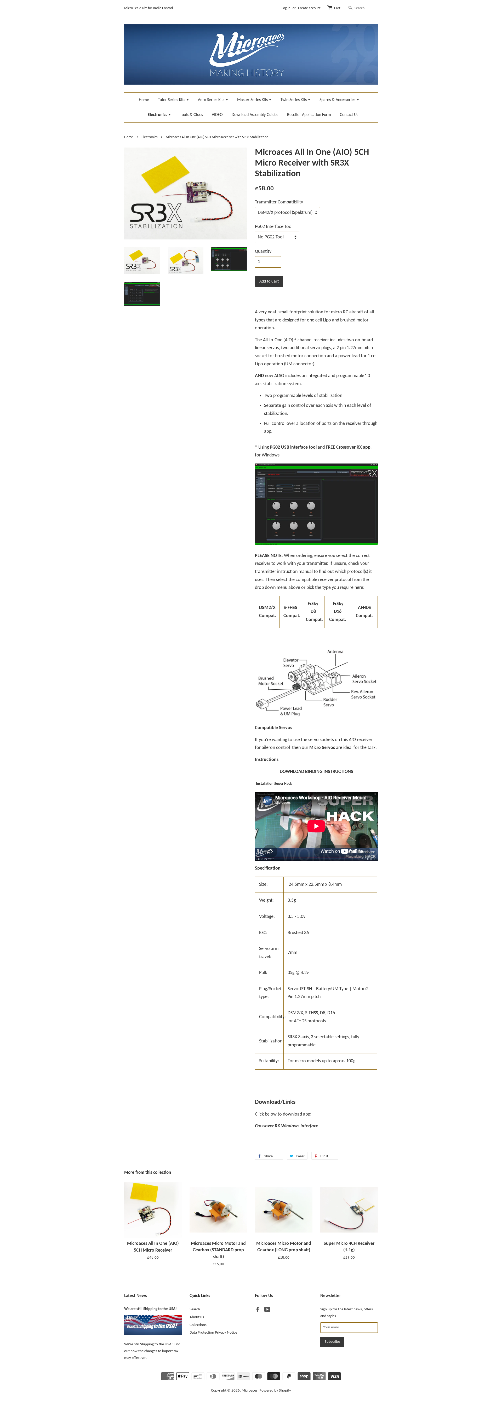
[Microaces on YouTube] (267, 1311)
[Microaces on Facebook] (258, 1311)
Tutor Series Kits (172, 100)
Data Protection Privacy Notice (213, 1333)
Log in (286, 8)
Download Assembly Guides (255, 115)
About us (197, 1317)
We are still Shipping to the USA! (150, 1309)
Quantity (263, 251)
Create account (309, 8)
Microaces (250, 1391)
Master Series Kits (253, 100)
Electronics (158, 115)
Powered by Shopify (275, 1391)
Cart (337, 8)
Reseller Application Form (309, 115)
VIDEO (217, 115)
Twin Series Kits (294, 100)
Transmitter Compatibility (279, 202)
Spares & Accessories (338, 100)
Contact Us (349, 115)
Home (144, 100)
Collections (198, 1325)
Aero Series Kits (211, 100)
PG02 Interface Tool (274, 226)
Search (195, 1309)
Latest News (135, 1296)
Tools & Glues (191, 115)
